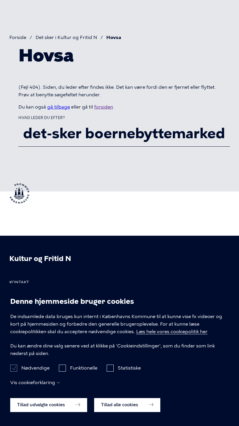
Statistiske (129, 368)
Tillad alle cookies (120, 404)
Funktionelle (83, 368)
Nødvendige (35, 368)
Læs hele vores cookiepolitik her (172, 331)
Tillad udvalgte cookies (41, 404)
